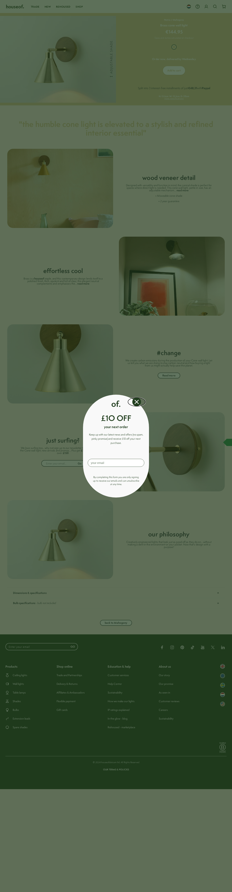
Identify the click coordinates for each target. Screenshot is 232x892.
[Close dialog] (136, 402)
